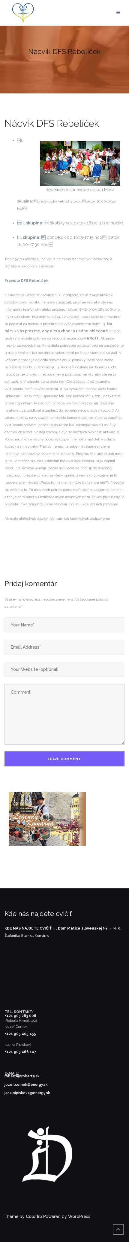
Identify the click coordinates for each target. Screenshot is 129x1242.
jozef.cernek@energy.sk (26, 1084)
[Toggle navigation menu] (118, 13)
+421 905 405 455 (20, 1034)
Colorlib (34, 1216)
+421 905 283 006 (20, 1016)
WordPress (79, 1216)
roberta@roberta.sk (22, 1076)
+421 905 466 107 (20, 1052)
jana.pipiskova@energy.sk (27, 1093)
